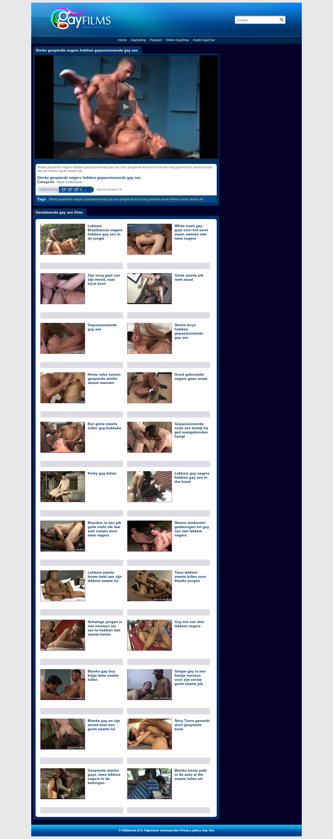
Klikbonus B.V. (132, 830)
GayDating (138, 40)
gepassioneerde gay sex (101, 199)
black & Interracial (69, 182)
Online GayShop (177, 40)
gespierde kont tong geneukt (140, 199)
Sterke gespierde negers (65, 199)
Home (122, 40)
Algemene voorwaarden (161, 830)
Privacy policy (190, 830)
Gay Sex (208, 830)
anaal (165, 199)
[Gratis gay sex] (78, 20)
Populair (156, 40)
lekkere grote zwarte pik (186, 199)
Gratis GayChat (204, 40)
